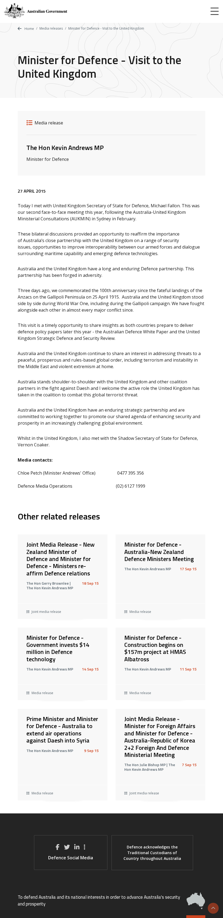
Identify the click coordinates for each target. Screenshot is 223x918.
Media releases (51, 28)
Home (29, 28)
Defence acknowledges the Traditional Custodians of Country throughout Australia (152, 852)
